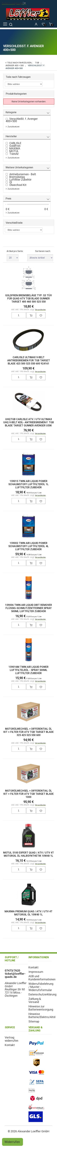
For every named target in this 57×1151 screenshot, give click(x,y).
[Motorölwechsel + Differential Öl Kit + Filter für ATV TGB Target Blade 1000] (28, 774)
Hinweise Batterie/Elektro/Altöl (41, 1015)
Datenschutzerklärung (42, 994)
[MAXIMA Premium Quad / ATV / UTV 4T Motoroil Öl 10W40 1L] (28, 894)
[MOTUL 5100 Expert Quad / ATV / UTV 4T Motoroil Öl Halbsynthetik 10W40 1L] (28, 836)
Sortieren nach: (43, 251)
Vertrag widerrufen (11, 1039)
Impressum (35, 971)
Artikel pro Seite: (15, 251)
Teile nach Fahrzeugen (19, 62)
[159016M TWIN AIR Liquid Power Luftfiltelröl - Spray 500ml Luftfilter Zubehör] (28, 650)
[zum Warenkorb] (31, 315)
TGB (37, 62)
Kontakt (33, 967)
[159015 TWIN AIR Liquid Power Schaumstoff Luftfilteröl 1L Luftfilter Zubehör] (28, 464)
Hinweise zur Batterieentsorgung (40, 1008)
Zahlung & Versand (34, 1000)
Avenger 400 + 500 (15, 65)
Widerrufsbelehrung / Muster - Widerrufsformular (40, 987)
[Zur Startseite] (28, 20)
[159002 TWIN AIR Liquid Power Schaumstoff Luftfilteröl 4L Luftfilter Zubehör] (28, 526)
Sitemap (33, 1021)
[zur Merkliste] (40, 315)
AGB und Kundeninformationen (41, 978)
